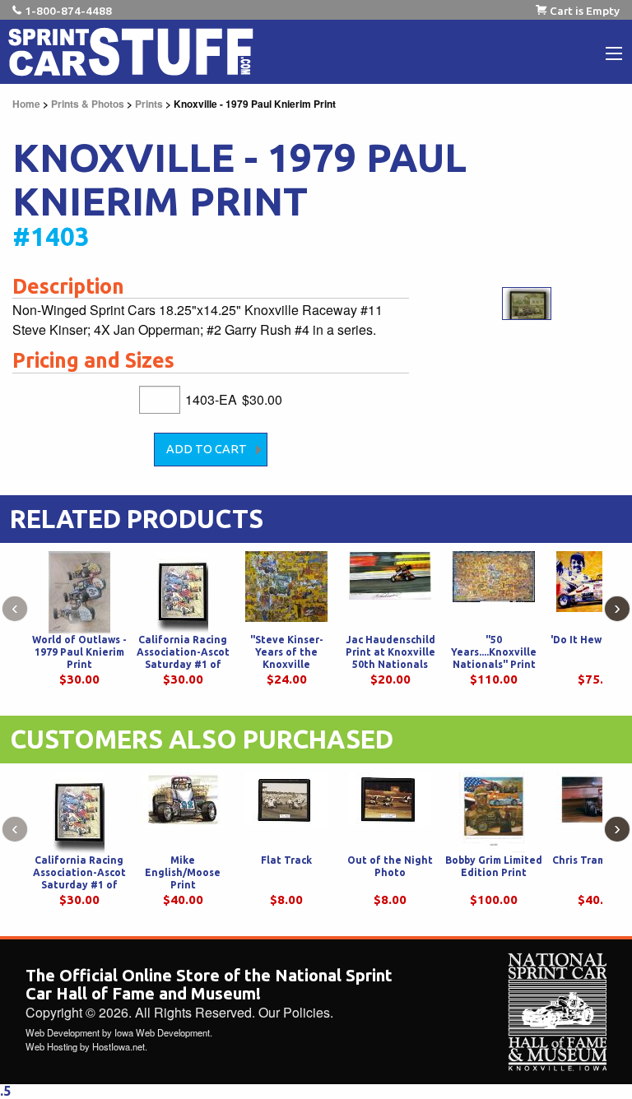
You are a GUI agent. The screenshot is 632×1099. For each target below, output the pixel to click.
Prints (149, 103)
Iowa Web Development (162, 1032)
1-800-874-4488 (68, 10)
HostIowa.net (118, 1046)
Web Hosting (51, 1046)
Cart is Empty (585, 10)
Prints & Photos (87, 103)
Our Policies (294, 1012)
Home (26, 103)
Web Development (63, 1032)
